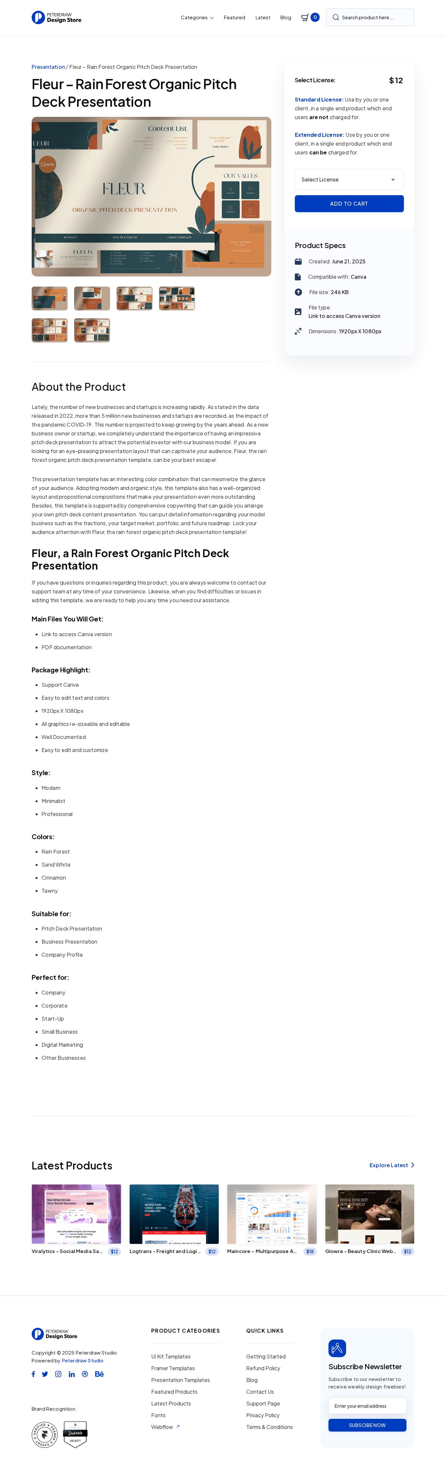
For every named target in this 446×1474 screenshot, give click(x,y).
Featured (234, 17)
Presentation (48, 66)
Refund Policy (263, 1368)
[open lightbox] (151, 196)
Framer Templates (173, 1368)
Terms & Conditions (269, 1427)
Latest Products (171, 1403)
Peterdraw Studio (83, 1360)
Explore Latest (392, 1165)
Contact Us (260, 1392)
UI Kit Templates (171, 1356)
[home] (57, 17)
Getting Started (266, 1356)
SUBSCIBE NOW (367, 1425)
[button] (197, 17)
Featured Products (174, 1392)
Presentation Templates (180, 1380)
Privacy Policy (262, 1415)
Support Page (263, 1403)
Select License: (315, 80)
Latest (263, 17)
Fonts (158, 1415)
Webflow (162, 1427)
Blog (285, 17)
